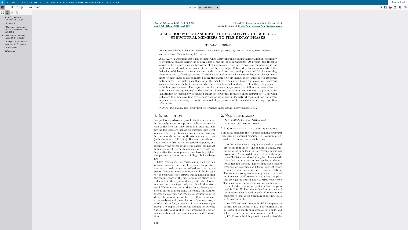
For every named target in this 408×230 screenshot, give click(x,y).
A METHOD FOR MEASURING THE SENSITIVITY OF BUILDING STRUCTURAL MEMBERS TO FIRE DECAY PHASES (63, 2)
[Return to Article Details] (2, 2)
